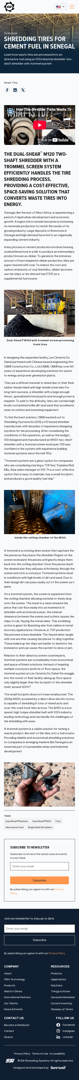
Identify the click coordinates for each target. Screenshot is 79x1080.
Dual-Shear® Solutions (17, 821)
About (8, 973)
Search (8, 1037)
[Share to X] (23, 90)
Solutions (56, 985)
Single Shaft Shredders (40, 827)
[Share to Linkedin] (15, 90)
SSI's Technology (14, 979)
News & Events (13, 1009)
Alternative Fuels (15, 827)
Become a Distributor (17, 1025)
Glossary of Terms (62, 1009)
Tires (58, 821)
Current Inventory (61, 1003)
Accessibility (57, 1053)
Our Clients (11, 1003)
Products (9, 985)
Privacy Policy (22, 1053)
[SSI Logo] (10, 1060)
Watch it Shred (13, 991)
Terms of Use (40, 1053)
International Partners (17, 997)
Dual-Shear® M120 (41, 821)
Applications (58, 979)
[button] (60, 7)
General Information (63, 997)
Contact (9, 1031)
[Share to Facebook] (7, 90)
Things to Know (60, 991)
